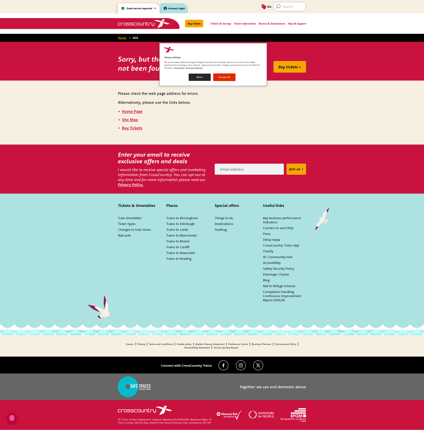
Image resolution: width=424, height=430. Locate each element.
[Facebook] (223, 365)
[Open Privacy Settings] (12, 418)
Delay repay (271, 239)
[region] (213, 64)
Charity (268, 251)
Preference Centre (238, 344)
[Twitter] (258, 365)
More (200, 77)
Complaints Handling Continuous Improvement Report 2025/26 (282, 296)
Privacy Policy (179, 68)
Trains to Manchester (181, 235)
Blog (266, 280)
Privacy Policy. (130, 184)
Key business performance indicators (282, 220)
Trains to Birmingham (182, 218)
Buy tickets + (289, 66)
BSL (269, 6)
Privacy (141, 344)
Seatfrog (221, 229)
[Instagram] (241, 365)
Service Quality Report (226, 347)
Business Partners (261, 344)
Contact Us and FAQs (278, 228)
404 (135, 38)
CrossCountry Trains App (281, 245)
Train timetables (129, 218)
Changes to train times (134, 229)
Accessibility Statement (197, 347)
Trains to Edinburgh (180, 224)
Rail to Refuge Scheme (279, 286)
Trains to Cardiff (177, 247)
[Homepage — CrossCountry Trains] (144, 23)
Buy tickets (194, 23)
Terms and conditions (161, 344)
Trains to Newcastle (180, 253)
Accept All (224, 77)
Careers (130, 344)
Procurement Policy (285, 344)
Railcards (124, 235)
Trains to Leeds (177, 229)
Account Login (176, 8)
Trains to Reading (178, 258)
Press (267, 234)
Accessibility (272, 263)
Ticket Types (126, 224)
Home (122, 38)
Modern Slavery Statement (210, 344)
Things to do (224, 218)
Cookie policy (184, 344)
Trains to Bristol (177, 241)
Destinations (224, 224)
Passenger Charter (276, 274)
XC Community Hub (277, 257)
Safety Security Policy (278, 268)
